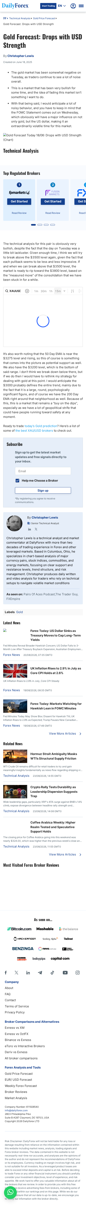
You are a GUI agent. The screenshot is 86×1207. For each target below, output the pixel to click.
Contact (10, 1000)
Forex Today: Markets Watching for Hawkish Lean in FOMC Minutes (56, 706)
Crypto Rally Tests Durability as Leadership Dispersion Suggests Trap (53, 791)
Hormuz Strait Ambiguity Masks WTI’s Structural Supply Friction (53, 756)
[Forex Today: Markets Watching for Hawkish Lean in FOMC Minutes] (15, 712)
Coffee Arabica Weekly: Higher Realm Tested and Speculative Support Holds (52, 827)
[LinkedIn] (29, 529)
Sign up (43, 490)
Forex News (11, 655)
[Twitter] (36, 529)
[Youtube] (65, 972)
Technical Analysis (19, 18)
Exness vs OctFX (16, 1034)
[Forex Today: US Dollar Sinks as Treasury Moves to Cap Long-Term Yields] (15, 631)
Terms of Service (17, 1006)
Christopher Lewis (45, 517)
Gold (19, 612)
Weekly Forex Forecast (21, 1086)
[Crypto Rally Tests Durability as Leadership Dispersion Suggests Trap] (15, 797)
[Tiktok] (52, 972)
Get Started (19, 201)
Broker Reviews (16, 1092)
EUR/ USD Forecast (18, 1080)
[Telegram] (40, 972)
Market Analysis (16, 1098)
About (9, 988)
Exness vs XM (14, 1028)
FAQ (7, 994)
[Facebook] (6, 972)
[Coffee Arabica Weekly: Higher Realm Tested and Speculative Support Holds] (15, 822)
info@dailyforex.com (16, 1110)
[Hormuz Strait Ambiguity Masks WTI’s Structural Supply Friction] (15, 762)
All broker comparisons (21, 1058)
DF (4, 18)
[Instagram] (78, 973)
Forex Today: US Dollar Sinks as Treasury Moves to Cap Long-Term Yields (55, 635)
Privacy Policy (15, 1012)
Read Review (19, 212)
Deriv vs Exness (16, 1052)
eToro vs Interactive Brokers (25, 1046)
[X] (16, 972)
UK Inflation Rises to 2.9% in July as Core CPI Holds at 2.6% (55, 670)
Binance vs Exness (18, 1040)
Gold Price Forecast (44, 18)
